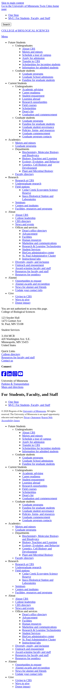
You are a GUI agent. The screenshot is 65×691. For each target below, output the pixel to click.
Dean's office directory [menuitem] (34, 230)
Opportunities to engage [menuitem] (28, 280)
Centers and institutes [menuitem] (26, 205)
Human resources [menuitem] (31, 240)
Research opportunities (34, 485)
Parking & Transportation (15, 383)
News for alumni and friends (30, 670)
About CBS (28, 432)
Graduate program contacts (37, 520)
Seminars (20, 586)
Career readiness (31, 476)
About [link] (11, 211)
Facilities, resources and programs (33, 592)
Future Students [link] (16, 42)
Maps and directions (12, 387)
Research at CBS (24, 564)
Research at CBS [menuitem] (24, 180)
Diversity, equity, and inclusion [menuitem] (32, 261)
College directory (10, 354)
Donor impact (22, 686)
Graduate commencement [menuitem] (36, 133)
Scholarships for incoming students (41, 448)
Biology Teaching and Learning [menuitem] (39, 158)
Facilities (27, 620)
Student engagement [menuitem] (33, 95)
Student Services (31, 633)
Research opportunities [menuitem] (34, 102)
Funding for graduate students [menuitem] (38, 80)
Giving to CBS (23, 680)
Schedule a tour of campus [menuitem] (36, 54)
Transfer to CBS (31, 445)
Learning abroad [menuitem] (31, 98)
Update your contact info (28, 674)
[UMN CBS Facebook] (3, 374)
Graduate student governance (38, 510)
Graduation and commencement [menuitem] (39, 114)
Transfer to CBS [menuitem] (31, 61)
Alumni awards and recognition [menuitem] (32, 283)
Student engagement (33, 479)
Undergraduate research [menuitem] (28, 183)
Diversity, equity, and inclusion (32, 645)
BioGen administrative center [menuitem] (38, 252)
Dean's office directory (34, 614)
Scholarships (29, 492)
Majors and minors (32, 435)
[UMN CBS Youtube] (20, 374)
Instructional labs (31, 642)
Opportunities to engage (28, 664)
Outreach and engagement (29, 648)
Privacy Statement (32, 417)
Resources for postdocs (28, 658)
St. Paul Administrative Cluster (39, 639)
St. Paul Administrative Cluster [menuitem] (39, 255)
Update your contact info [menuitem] (28, 290)
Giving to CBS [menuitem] (23, 296)
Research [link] (13, 177)
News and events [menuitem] (24, 224)
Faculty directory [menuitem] (24, 174)
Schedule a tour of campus (36, 438)
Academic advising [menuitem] (32, 89)
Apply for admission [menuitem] (33, 58)
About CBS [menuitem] (28, 48)
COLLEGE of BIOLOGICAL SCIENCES (25, 30)
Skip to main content (12, 2)
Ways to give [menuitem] (22, 299)
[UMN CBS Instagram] (14, 374)
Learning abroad (31, 482)
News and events (24, 608)
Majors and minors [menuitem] (32, 51)
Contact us (7, 360)
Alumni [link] (12, 277)
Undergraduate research (28, 567)
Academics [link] (14, 139)
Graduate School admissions (37, 460)
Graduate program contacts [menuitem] (37, 136)
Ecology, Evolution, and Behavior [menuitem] (40, 161)
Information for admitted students (40, 451)
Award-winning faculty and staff (33, 652)
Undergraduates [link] (24, 45)
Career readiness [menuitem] (31, 92)
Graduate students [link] (25, 70)
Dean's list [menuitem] (27, 111)
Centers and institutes (26, 589)
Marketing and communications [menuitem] (39, 243)
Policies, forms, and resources (38, 514)
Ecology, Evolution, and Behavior (40, 545)
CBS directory (23, 605)
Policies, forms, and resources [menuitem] (38, 130)
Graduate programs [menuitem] (32, 73)
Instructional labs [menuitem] (31, 258)
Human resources (31, 623)
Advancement (29, 617)
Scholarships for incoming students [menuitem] (41, 64)
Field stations (22, 570)
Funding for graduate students (38, 463)
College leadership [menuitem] (25, 218)
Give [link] (11, 293)
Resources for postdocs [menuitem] (28, 274)
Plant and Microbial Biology (37, 554)
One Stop (13, 15)
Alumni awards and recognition (32, 667)
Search (6, 24)
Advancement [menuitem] (29, 233)
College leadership (25, 601)
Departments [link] (22, 149)
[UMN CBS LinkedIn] (9, 374)
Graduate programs (32, 457)
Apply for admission (33, 441)
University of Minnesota (34, 411)
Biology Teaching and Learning (39, 542)
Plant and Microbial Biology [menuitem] (37, 171)
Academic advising (32, 473)
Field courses (29, 488)
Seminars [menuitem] (20, 202)
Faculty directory (24, 557)
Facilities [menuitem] (27, 236)
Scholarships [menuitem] (29, 108)
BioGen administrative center (38, 636)
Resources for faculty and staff (18, 357)
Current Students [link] (17, 83)
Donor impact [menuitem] (22, 302)
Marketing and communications (39, 626)
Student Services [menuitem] (31, 249)
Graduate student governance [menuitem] (38, 127)
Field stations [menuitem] (22, 186)
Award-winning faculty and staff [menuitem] (33, 268)
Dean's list (27, 495)
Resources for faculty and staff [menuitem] (32, 271)
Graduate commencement (36, 517)
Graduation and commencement (39, 498)
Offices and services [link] (26, 227)
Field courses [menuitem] (29, 105)
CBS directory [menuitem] (23, 221)
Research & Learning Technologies (41, 630)
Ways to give (22, 683)
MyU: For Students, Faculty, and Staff (29, 18)
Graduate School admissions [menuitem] (37, 76)
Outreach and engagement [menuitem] (29, 265)
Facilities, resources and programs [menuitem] (33, 208)
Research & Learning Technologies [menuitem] (41, 246)
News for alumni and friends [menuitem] (30, 287)
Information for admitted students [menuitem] (40, 67)
